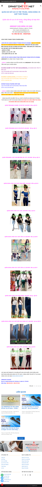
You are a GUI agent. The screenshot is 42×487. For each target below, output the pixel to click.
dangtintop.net (34, 485)
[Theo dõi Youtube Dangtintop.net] (30, 475)
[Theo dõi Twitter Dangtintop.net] (25, 475)
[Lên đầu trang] (39, 483)
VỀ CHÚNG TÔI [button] (4, 454)
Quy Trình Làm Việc (4, 462)
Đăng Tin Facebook (25, 464)
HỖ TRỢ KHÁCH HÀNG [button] (6, 471)
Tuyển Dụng (3, 466)
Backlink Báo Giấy (25, 462)
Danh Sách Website (4, 464)
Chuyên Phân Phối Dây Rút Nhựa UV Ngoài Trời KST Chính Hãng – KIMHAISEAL (10, 428)
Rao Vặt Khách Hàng (5, 481)
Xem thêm (21, 438)
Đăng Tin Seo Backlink (26, 459)
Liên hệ (2, 468)
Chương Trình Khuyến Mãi (6, 474)
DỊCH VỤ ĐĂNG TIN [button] (26, 454)
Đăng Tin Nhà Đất (25, 468)
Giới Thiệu (3, 459)
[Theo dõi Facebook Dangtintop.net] (23, 475)
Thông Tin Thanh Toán (5, 476)
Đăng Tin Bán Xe (25, 466)
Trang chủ (3, 457)
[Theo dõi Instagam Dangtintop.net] (28, 475)
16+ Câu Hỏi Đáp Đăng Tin (6, 479)
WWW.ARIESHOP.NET (17, 376)
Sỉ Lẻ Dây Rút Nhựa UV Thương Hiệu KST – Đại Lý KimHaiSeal (30, 407)
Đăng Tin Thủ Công (25, 457)
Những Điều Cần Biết (5, 477)
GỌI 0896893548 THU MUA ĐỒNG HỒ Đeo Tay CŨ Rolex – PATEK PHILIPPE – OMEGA (10, 407)
